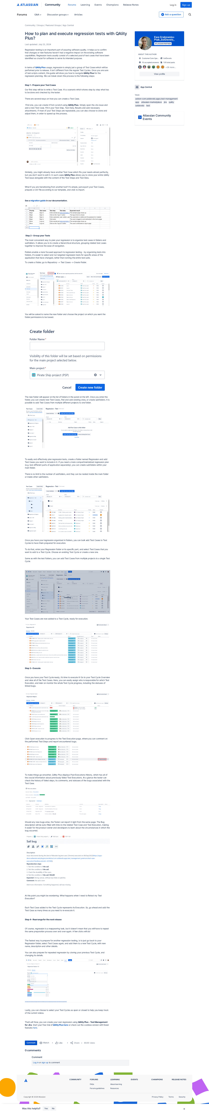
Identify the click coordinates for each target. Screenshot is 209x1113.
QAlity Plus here (60, 1025)
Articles (78, 14)
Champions (112, 4)
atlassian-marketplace (151, 102)
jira (165, 102)
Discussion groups (57, 14)
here (35, 1027)
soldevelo (139, 105)
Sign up (186, 4)
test (148, 105)
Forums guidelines (97, 1088)
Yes (46, 1108)
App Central (68, 25)
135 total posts (169, 62)
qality (171, 102)
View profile (159, 74)
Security (182, 1097)
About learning (116, 1084)
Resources (114, 1088)
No (53, 1108)
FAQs (92, 1084)
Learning (85, 4)
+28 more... (170, 67)
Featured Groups (53, 25)
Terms (171, 1097)
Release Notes (131, 4)
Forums (72, 4)
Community (52, 4)
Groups (40, 25)
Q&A (37, 14)
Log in (173, 4)
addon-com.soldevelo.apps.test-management (156, 98)
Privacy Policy (157, 1097)
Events (98, 4)
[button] (67, 143)
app (137, 102)
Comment (31, 1042)
